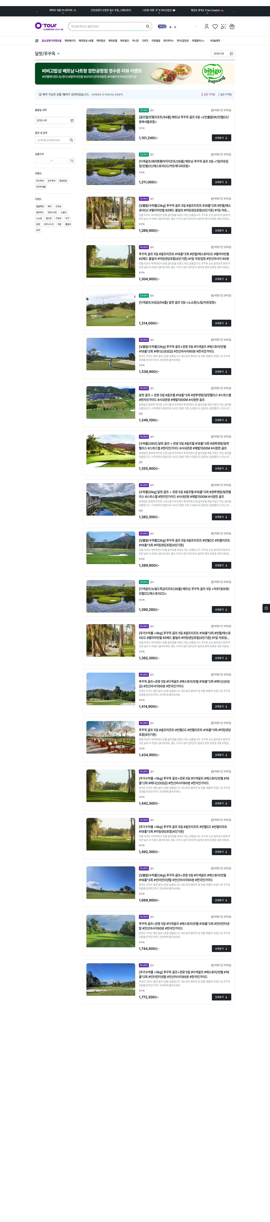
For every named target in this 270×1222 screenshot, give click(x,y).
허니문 (135, 40)
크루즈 (145, 40)
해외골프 (124, 40)
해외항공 (101, 40)
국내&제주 (215, 40)
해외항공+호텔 (86, 40)
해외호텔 (112, 40)
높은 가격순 (226, 94)
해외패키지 (70, 40)
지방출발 (156, 40)
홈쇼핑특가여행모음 (52, 40)
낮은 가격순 (209, 94)
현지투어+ (168, 40)
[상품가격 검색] (72, 161)
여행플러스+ (198, 40)
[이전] (36, 11)
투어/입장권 (183, 40)
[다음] (233, 11)
